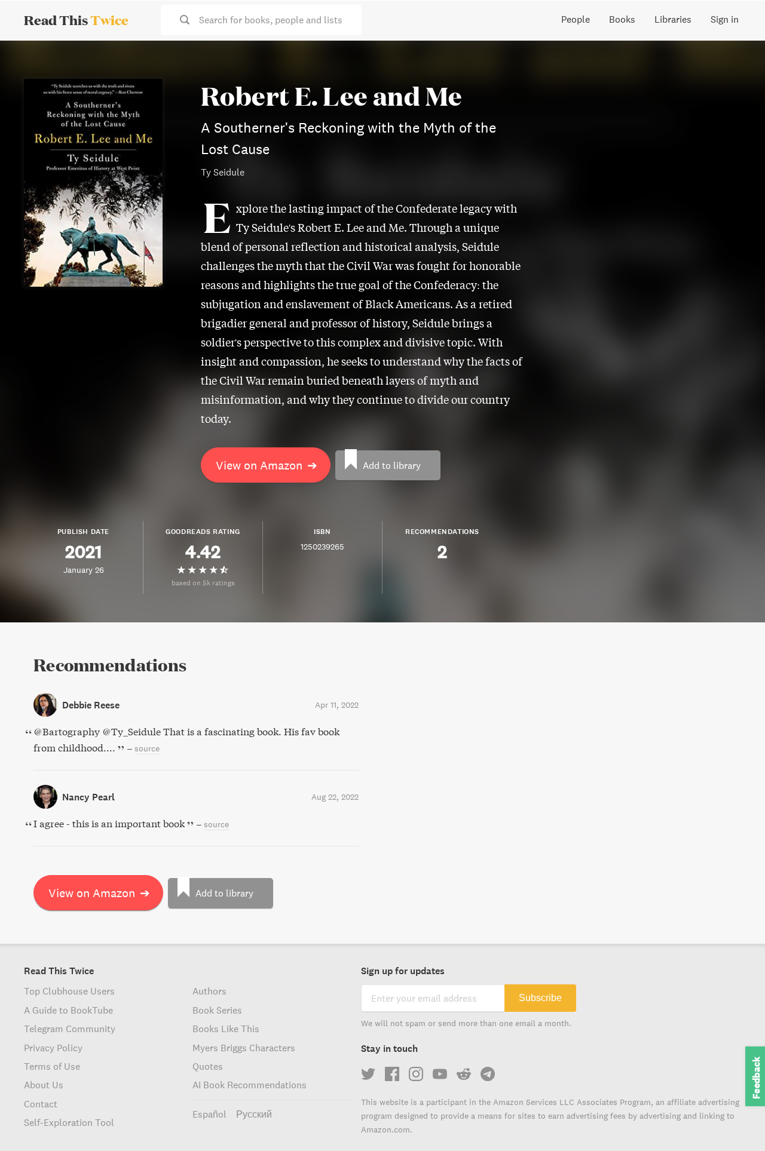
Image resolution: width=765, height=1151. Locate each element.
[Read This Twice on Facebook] (392, 1074)
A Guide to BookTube (68, 1010)
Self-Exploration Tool (69, 1122)
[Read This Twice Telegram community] (488, 1074)
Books (622, 19)
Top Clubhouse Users (69, 991)
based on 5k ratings (203, 582)
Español (209, 1114)
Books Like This (225, 1029)
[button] (734, 1120)
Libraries (672, 19)
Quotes (207, 1066)
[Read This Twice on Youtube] (440, 1074)
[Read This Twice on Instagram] (416, 1074)
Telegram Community (69, 1029)
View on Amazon (266, 465)
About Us (43, 1085)
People (575, 19)
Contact (40, 1104)
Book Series (217, 1010)
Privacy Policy (53, 1048)
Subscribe (540, 998)
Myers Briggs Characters (243, 1048)
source (147, 748)
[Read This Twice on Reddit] (464, 1074)
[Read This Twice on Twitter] (368, 1074)
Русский (254, 1114)
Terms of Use (52, 1066)
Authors (209, 991)
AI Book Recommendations (249, 1085)
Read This (76, 20)
